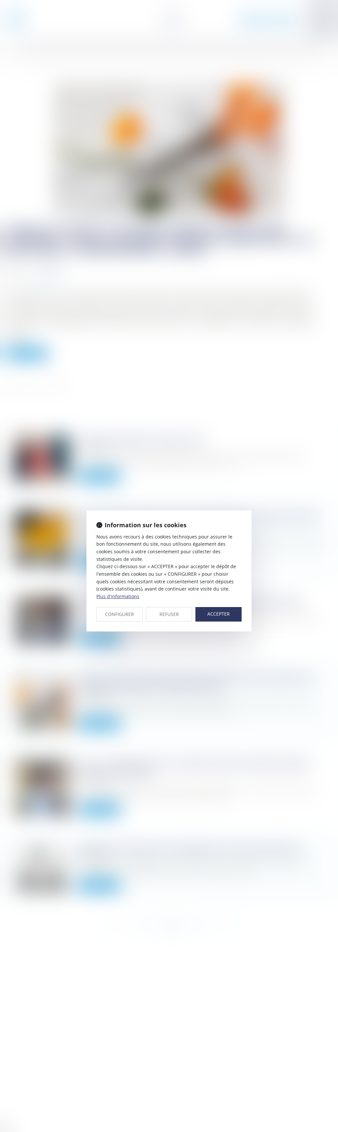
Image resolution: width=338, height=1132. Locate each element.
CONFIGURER (119, 614)
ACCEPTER (218, 614)
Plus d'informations (117, 596)
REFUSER (169, 614)
